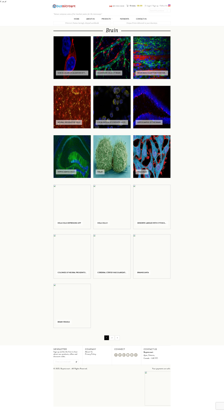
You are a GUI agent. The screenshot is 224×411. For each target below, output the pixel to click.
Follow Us (164, 5)
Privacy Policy (90, 354)
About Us (89, 351)
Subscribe (76, 361)
